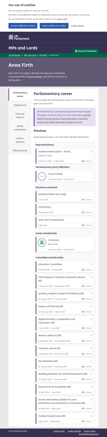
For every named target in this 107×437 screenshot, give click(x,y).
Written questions (20, 140)
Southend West (35, 76)
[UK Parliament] (19, 37)
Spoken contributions (20, 128)
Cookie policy (59, 431)
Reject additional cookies (54, 26)
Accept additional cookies (23, 26)
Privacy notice (90, 431)
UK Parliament (14, 55)
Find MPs (43, 55)
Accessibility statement (89, 434)
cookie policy (62, 19)
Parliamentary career (20, 94)
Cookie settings (77, 26)
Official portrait (20, 150)
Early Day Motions (20, 116)
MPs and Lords (22, 48)
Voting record (20, 105)
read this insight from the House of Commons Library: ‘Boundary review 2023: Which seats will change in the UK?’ (64, 118)
